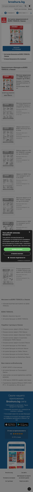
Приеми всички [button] (17, 249)
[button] (16, 258)
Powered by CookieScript (24, 260)
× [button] (29, 232)
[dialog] (16, 246)
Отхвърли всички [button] (17, 253)
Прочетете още (25, 245)
